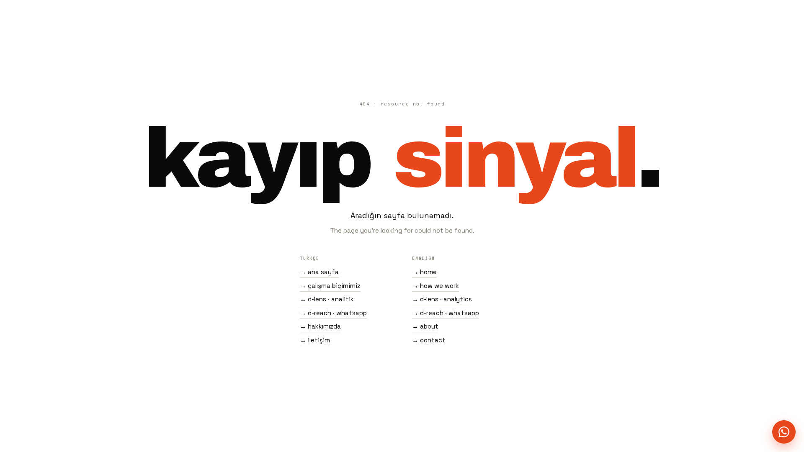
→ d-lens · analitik (327, 299)
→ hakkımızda (320, 326)
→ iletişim (315, 340)
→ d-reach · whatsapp (333, 313)
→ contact (429, 340)
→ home (424, 272)
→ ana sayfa (319, 272)
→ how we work (435, 286)
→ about (425, 326)
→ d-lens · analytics (442, 299)
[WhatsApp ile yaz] (784, 432)
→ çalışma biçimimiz (330, 286)
